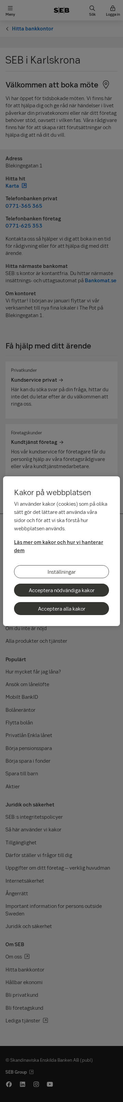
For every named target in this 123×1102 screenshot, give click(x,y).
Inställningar (61, 571)
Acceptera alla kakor (61, 608)
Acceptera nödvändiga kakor (62, 590)
